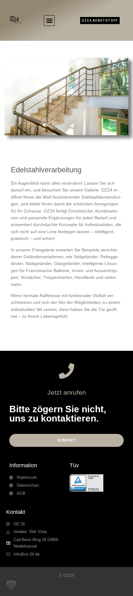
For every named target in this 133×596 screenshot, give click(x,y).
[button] (49, 20)
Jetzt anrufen (66, 392)
